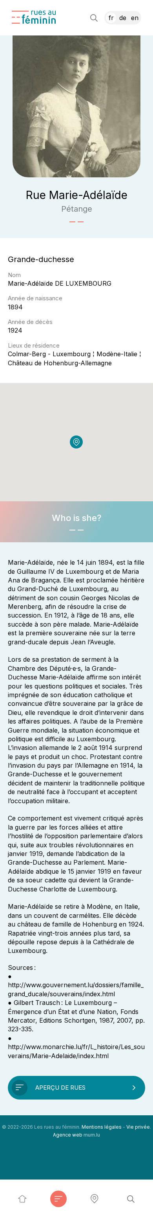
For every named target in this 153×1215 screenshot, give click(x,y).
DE (122, 18)
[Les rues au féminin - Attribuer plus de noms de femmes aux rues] (22, 1199)
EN (134, 18)
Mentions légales (102, 1127)
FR (111, 18)
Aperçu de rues (60, 1087)
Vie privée (138, 1127)
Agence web (67, 1135)
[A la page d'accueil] (34, 17)
